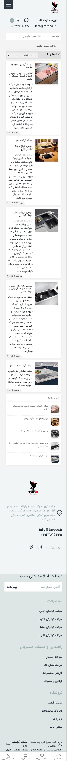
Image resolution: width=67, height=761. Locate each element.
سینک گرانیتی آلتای (50, 635)
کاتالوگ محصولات (52, 711)
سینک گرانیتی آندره (50, 619)
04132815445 (51, 534)
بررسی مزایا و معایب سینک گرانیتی (22, 214)
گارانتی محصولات (52, 673)
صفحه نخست (53, 36)
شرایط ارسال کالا (53, 665)
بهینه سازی (36, 750)
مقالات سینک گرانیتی (32, 36)
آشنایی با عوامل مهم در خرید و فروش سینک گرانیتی (21, 76)
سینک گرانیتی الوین (50, 611)
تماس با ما (56, 727)
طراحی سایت (54, 750)
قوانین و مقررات (53, 681)
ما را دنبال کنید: (54, 548)
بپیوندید (12, 587)
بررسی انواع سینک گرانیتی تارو (23, 147)
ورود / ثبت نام (48, 20)
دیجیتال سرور (13, 750)
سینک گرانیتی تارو (19, 744)
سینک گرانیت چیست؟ (21, 366)
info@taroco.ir (45, 26)
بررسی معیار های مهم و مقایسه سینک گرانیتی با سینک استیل (21, 289)
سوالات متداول (54, 657)
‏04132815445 (20, 26)
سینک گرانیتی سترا (51, 627)
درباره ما (57, 719)
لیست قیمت (55, 703)
